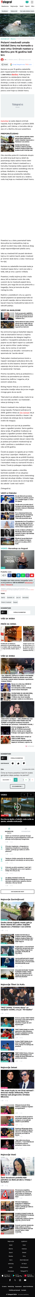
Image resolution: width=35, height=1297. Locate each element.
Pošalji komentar (20, 612)
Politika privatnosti (14, 1290)
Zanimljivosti (5, 39)
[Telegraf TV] (25, 1280)
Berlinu (15, 75)
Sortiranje (5, 763)
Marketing (11, 1286)
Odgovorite (6, 780)
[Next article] (33, 648)
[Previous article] (1, 648)
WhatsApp (29, 582)
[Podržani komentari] (18, 763)
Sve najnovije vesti (17, 891)
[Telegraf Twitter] (15, 1280)
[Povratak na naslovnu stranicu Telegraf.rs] (6, 2)
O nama (4, 1286)
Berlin (3, 597)
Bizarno (13, 39)
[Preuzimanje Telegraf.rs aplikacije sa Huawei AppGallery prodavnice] (29, 1275)
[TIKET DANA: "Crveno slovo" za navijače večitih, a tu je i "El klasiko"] (17, 996)
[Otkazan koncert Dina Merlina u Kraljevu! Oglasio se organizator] (7, 1109)
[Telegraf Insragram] (20, 1280)
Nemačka (25, 597)
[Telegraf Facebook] (10, 1280)
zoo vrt (18, 597)
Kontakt (23, 1290)
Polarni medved (6, 602)
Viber (2, 584)
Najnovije (12, 899)
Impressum (18, 1286)
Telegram (9, 584)
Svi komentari (17, 786)
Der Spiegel (24, 413)
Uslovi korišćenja (28, 1286)
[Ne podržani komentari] (24, 763)
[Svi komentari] (13, 763)
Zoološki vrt (10, 597)
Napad (15, 602)
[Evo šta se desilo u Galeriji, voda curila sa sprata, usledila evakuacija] (17, 807)
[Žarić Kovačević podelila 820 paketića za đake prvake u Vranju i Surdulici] (17, 1166)
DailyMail (5, 121)
